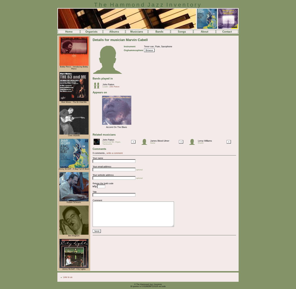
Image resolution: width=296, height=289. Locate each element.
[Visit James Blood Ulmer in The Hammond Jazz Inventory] (145, 144)
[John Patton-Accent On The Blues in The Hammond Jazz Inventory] (116, 125)
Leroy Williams (205, 141)
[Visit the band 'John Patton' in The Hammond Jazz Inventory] (98, 87)
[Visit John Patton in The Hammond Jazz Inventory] (98, 144)
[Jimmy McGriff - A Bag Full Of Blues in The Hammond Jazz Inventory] (74, 167)
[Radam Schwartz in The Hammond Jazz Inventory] (74, 201)
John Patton (108, 84)
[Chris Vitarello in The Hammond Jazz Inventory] (74, 134)
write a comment (115, 153)
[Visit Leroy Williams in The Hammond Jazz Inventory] (193, 144)
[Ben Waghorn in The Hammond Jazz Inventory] (74, 234)
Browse (149, 50)
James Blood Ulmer (159, 141)
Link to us (67, 277)
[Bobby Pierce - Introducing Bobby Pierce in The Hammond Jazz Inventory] (74, 65)
